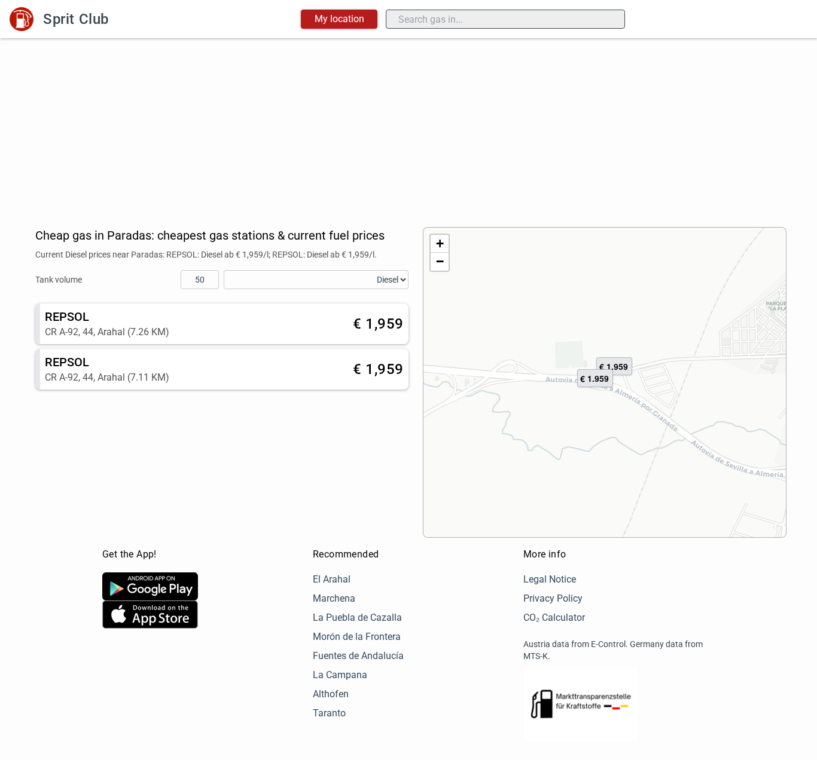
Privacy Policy (553, 598)
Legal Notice (549, 579)
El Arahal (331, 579)
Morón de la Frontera (357, 636)
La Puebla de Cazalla (357, 617)
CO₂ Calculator (554, 617)
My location (339, 18)
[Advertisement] (408, 128)
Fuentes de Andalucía (358, 655)
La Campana (340, 675)
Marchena (334, 598)
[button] (595, 378)
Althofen (331, 694)
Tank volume (58, 279)
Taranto (329, 713)
